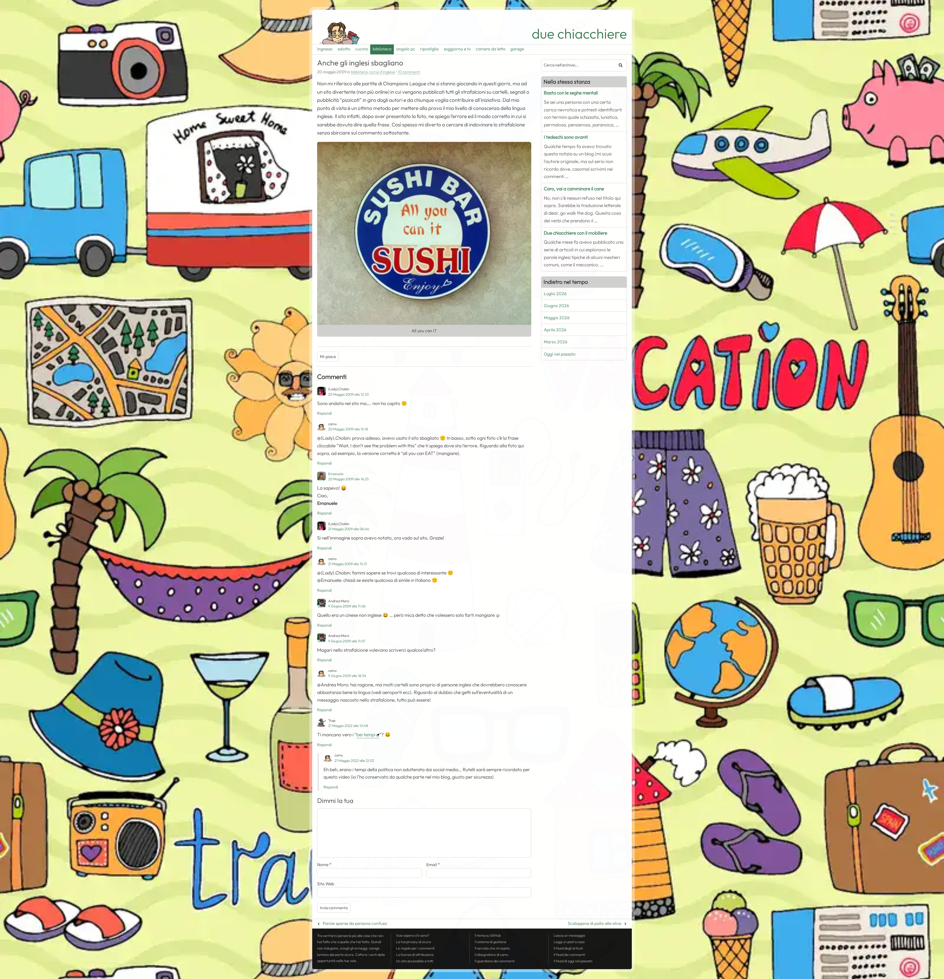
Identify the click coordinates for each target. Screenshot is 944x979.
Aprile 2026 (555, 329)
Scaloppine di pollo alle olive (594, 923)
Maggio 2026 (557, 317)
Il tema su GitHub (488, 935)
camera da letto (490, 48)
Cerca (619, 65)
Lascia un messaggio (569, 935)
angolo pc (405, 48)
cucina (361, 48)
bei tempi (365, 734)
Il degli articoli (568, 948)
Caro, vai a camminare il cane (574, 188)
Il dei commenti (569, 955)
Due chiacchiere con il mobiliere (575, 233)
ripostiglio (429, 48)
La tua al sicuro (413, 942)
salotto (344, 48)
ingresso (325, 48)
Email (433, 864)
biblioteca (382, 48)
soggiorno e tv (457, 48)
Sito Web (325, 883)
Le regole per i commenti (415, 948)
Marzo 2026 (555, 341)
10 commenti (409, 72)
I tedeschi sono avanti (566, 137)
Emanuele (335, 474)
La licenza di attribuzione (415, 955)
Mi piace (328, 356)
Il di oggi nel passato (573, 961)
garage (517, 48)
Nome (324, 864)
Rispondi (324, 413)
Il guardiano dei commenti (495, 961)
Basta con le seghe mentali (571, 92)
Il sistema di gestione (490, 942)
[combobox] (576, 65)
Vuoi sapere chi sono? (412, 935)
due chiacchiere (579, 34)
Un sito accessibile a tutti (414, 961)
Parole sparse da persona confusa (355, 923)
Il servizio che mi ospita (492, 948)
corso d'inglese (382, 72)
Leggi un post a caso (569, 942)
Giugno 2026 (556, 305)
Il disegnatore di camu (491, 955)
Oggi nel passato (559, 354)
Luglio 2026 (555, 293)
